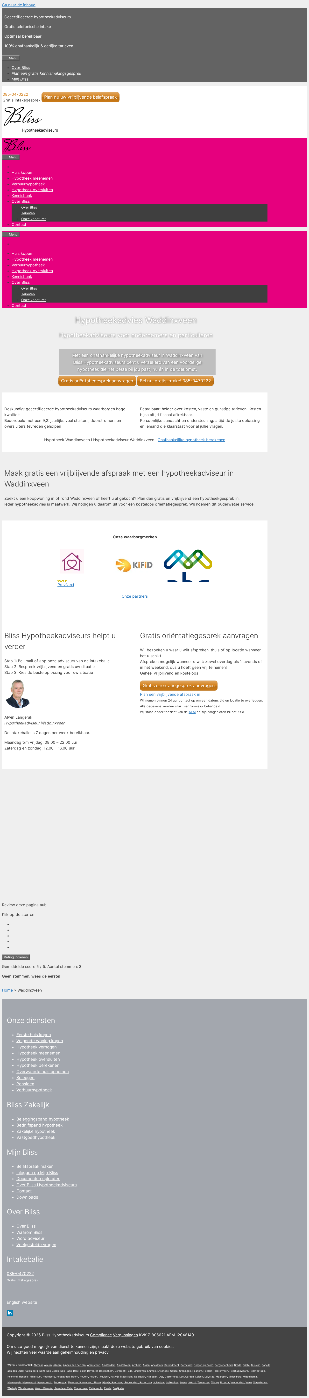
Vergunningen (125, 1334)
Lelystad (209, 1376)
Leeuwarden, (187, 1376)
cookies (166, 1346)
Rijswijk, (107, 1382)
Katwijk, (115, 1376)
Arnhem (136, 1365)
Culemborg (31, 1370)
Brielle (246, 1365)
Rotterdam (146, 1382)
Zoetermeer (81, 1388)
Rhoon (97, 1382)
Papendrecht (44, 1382)
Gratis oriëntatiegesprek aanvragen (97, 380)
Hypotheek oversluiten (32, 189)
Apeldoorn (157, 1365)
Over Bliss (21, 67)
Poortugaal (60, 1382)
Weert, (39, 1388)
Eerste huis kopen (33, 1034)
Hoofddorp (49, 1376)
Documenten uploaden (38, 1178)
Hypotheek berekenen (37, 1065)
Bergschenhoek (224, 1365)
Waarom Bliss (29, 1232)
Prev (61, 584)
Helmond (12, 1376)
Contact (19, 224)
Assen (146, 1365)
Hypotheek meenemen (32, 178)
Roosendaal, (132, 1382)
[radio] (139, 924)
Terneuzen (203, 1382)
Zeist (70, 1388)
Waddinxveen (26, 1388)
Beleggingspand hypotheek (42, 1119)
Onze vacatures (33, 219)
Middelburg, (236, 1376)
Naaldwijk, (140, 1376)
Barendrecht (171, 1365)
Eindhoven (140, 1370)
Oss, (162, 1376)
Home (7, 990)
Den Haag (66, 1370)
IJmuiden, (105, 1376)
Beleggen (25, 1077)
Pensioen (25, 1083)
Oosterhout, (172, 1376)
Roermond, (118, 1382)
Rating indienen (16, 957)
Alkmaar (38, 1365)
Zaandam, (61, 1388)
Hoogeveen (63, 1376)
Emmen (151, 1370)
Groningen (185, 1370)
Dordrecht (120, 1370)
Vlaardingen (260, 1382)
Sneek (183, 1382)
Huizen (93, 1376)
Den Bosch (52, 1370)
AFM (192, 712)
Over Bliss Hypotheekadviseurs (46, 1184)
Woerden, (49, 1388)
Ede (130, 1370)
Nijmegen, (153, 1376)
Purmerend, (86, 1382)
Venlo (249, 1382)
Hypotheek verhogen (36, 1047)
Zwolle (107, 1388)
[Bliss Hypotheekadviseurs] (17, 151)
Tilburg (215, 1382)
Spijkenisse (172, 1382)
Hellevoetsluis (257, 1370)
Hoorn (74, 1376)
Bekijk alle (118, 1388)
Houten (84, 1376)
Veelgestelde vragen (36, 1244)
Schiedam (159, 1382)
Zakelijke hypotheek (35, 1131)
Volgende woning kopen (39, 1040)
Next (70, 584)
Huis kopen (22, 172)
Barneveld (186, 1365)
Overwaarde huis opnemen (42, 1071)
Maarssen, (222, 1376)
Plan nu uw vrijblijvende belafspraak (80, 97)
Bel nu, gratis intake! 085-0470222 (175, 380)
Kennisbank (22, 195)
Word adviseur (30, 1238)
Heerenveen (221, 1370)
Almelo (48, 1365)
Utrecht (224, 1382)
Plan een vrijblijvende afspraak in (170, 694)
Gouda (174, 1370)
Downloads (27, 1197)
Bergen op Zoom (203, 1365)
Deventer (92, 1370)
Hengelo (23, 1376)
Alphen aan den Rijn (74, 1365)
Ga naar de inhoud (18, 4)
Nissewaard (29, 1382)
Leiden (199, 1376)
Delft (42, 1370)
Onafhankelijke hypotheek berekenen (191, 439)
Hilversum (35, 1376)
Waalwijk (12, 1388)
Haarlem (197, 1370)
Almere (57, 1365)
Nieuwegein (14, 1382)
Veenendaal (237, 1382)
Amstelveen (124, 1365)
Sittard (192, 1382)
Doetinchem (106, 1370)
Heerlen (208, 1370)
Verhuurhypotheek (28, 184)
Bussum (255, 1365)
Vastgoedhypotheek (35, 1137)
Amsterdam (108, 1365)
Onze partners (135, 596)
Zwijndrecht (96, 1388)
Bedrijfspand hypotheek (39, 1125)
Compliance (101, 1334)
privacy (101, 1352)
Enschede (163, 1370)
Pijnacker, (73, 1382)
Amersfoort (93, 1365)
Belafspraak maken (35, 1166)
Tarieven (28, 213)
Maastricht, (127, 1376)
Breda (237, 1365)
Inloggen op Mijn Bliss (37, 1172)
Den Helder (79, 1370)
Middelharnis (250, 1376)
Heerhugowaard (239, 1370)
